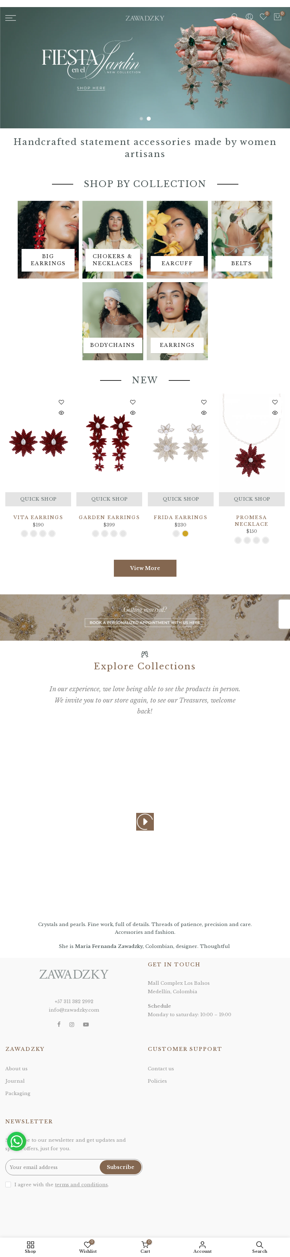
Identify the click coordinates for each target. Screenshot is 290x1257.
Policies (157, 1081)
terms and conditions (81, 1185)
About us (16, 1069)
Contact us (161, 1069)
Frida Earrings (181, 517)
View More (145, 568)
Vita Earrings (38, 517)
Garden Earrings (109, 517)
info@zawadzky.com (74, 1010)
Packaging (17, 1093)
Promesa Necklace (251, 520)
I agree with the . (61, 1185)
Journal (15, 1081)
